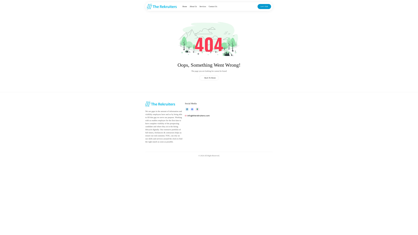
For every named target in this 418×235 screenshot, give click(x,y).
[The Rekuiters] (164, 6)
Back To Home (210, 78)
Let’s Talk (264, 6)
